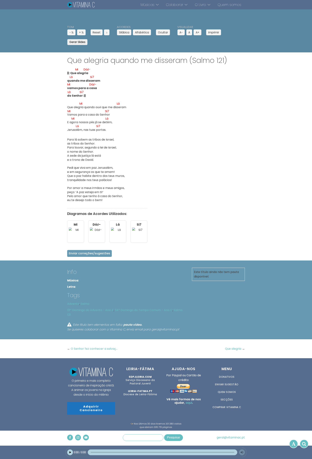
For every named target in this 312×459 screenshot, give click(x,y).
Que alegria (233, 349)
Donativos (227, 377)
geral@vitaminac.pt (231, 437)
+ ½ (81, 32)
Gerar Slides (77, 42)
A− (181, 32)
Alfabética (142, 32)
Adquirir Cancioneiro (91, 408)
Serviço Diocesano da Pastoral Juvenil (140, 380)
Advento (73, 304)
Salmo (85, 304)
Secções (227, 399)
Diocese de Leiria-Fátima (140, 392)
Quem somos (229, 4)
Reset (97, 32)
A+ (197, 32)
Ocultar (163, 32)
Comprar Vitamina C (227, 407)
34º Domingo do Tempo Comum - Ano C (143, 310)
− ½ (71, 32)
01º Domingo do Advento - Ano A (90, 310)
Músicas (147, 4)
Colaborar (174, 4)
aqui (189, 403)
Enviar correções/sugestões (89, 253)
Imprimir (213, 32)
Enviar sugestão (227, 384)
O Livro (200, 4)
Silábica (124, 32)
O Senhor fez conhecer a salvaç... (94, 349)
